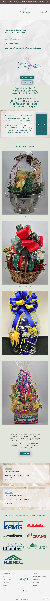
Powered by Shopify (30, 599)
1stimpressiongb (23, 599)
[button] (4, 11)
